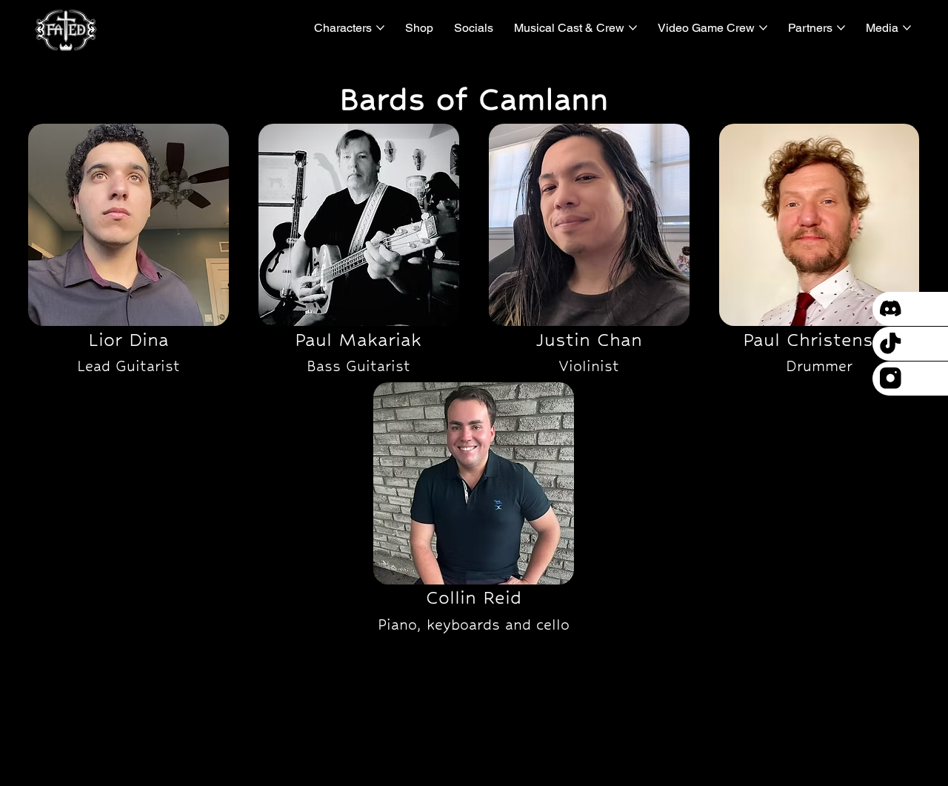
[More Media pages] (907, 28)
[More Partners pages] (841, 28)
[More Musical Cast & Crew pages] (633, 28)
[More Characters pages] (380, 28)
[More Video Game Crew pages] (763, 28)
